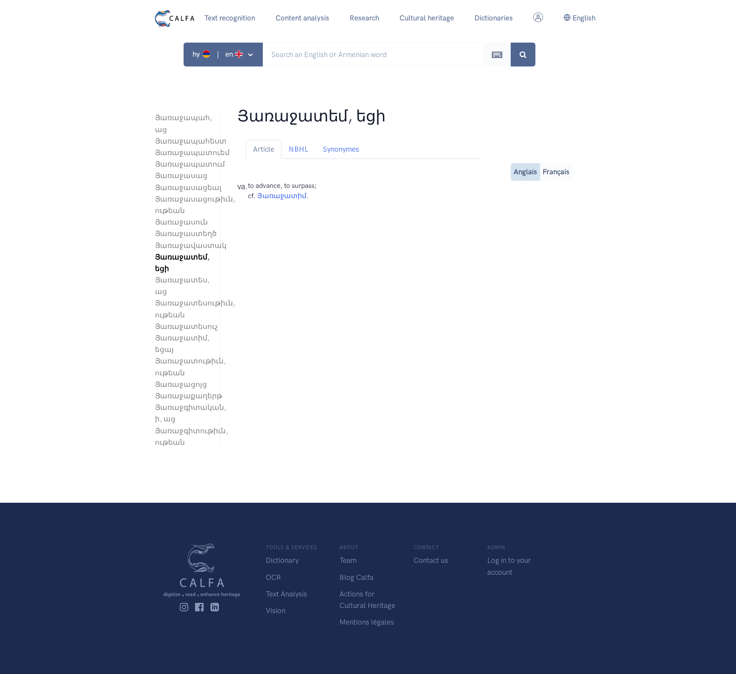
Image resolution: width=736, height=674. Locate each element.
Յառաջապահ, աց (183, 123)
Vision (275, 610)
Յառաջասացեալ (183, 187)
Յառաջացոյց (181, 384)
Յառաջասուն (181, 222)
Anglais (525, 171)
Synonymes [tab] (341, 149)
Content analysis (302, 18)
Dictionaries (493, 18)
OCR (273, 577)
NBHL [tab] (298, 149)
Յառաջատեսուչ (183, 326)
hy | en (214, 54)
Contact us (431, 560)
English (583, 18)
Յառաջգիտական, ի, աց (183, 413)
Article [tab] (263, 149)
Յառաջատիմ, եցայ (182, 344)
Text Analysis (286, 594)
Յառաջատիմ (281, 196)
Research (364, 18)
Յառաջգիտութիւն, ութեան (183, 436)
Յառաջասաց (181, 175)
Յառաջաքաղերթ (183, 396)
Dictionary (282, 560)
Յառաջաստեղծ (183, 233)
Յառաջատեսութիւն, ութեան (183, 309)
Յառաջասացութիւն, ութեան (183, 205)
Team (347, 560)
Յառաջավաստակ (183, 245)
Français (556, 171)
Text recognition (229, 18)
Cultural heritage (427, 18)
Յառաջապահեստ (183, 141)
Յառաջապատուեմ (183, 152)
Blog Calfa (356, 577)
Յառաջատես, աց (182, 286)
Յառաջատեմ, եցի (182, 263)
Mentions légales (366, 622)
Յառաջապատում (183, 164)
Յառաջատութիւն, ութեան (183, 367)
